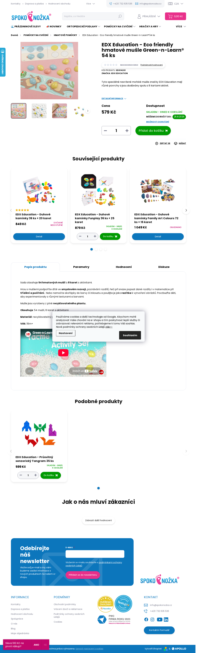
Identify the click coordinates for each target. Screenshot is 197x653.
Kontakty (15, 3)
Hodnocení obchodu (59, 3)
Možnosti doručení (157, 122)
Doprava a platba (34, 3)
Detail (39, 236)
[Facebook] (146, 619)
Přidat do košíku (151, 130)
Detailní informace (112, 98)
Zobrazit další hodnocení (98, 520)
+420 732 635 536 (159, 611)
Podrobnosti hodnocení (152, 65)
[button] (91, 249)
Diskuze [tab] (164, 267)
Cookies (58, 621)
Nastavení (66, 333)
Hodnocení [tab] (124, 267)
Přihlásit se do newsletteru (83, 574)
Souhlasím (130, 335)
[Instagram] (152, 619)
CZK (176, 4)
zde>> (109, 327)
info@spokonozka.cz (161, 605)
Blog (13, 628)
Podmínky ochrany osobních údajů (69, 615)
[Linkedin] (166, 619)
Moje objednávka (20, 633)
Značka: (115, 73)
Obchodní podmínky (65, 604)
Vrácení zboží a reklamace (68, 609)
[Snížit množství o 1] (80, 236)
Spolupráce (17, 618)
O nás (14, 623)
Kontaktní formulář (159, 630)
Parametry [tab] (81, 267)
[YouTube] (159, 619)
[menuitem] (27, 26)
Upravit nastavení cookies (89, 648)
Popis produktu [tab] (35, 267)
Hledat (120, 16)
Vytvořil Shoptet (153, 648)
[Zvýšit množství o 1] (95, 236)
